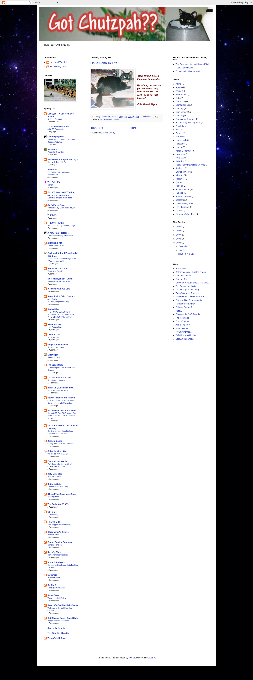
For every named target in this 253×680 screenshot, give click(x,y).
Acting (178, 84)
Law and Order (182, 172)
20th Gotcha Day (55, 327)
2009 (178, 227)
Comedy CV (181, 279)
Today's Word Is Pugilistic (187, 293)
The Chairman (182, 207)
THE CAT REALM (56, 223)
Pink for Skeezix (54, 477)
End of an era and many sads (60, 198)
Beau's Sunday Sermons (60, 542)
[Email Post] (156, 117)
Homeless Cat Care (57, 268)
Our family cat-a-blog (58, 461)
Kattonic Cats (54, 484)
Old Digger (53, 355)
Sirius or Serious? (184, 307)
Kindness (180, 168)
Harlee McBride (183, 140)
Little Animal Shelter (185, 339)
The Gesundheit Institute (187, 286)
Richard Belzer (182, 189)
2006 (178, 239)
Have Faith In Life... (105, 63)
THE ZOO (52, 215)
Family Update (54, 357)
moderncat (53, 169)
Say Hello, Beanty (56, 628)
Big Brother (181, 94)
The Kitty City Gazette (58, 633)
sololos (132, 658)
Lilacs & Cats (54, 334)
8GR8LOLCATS (55, 243)
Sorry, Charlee (182, 321)
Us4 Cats (52, 512)
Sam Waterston (183, 196)
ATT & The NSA (183, 325)
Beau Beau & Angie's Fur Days (63, 159)
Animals (179, 91)
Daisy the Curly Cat (57, 451)
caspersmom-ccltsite (58, 344)
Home (133, 128)
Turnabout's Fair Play (185, 214)
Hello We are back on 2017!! (59, 281)
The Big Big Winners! (56, 588)
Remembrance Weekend (58, 555)
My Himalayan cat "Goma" (60, 279)
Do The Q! (52, 585)
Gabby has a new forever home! (61, 444)
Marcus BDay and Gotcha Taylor (61, 208)
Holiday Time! (53, 535)
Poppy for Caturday (56, 152)
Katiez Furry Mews (184, 68)
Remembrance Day (56, 347)
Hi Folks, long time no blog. (59, 302)
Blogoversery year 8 (56, 380)
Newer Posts (97, 128)
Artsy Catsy (53, 595)
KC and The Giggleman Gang (62, 494)
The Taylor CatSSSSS (58, 504)
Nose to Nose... (183, 328)
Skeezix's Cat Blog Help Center (63, 605)
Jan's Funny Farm (56, 205)
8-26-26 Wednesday (56, 129)
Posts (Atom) (109, 133)
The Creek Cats (55, 365)
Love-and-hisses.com (58, 126)
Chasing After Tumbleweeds (189, 300)
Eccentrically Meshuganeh (188, 71)
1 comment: (147, 117)
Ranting (179, 186)
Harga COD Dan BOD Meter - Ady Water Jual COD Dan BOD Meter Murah (62, 415)
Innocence (180, 154)
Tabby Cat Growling (56, 271)
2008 (178, 230)
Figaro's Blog (54, 522)
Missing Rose (53, 497)
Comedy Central (183, 275)
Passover (180, 179)
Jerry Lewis (181, 158)
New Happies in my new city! (60, 524)
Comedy (179, 108)
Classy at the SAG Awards (188, 314)
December (183, 246)
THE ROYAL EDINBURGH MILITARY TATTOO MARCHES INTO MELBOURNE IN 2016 (61, 314)
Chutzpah (180, 101)
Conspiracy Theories (185, 119)
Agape (179, 87)
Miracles (179, 175)
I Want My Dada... (184, 332)
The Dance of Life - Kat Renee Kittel (192, 64)
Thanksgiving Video (185, 203)
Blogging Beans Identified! (58, 621)
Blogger (151, 658)
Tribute (179, 210)
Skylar (50, 185)
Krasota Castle (55, 441)
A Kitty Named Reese (58, 233)
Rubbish (179, 193)
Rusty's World (54, 552)
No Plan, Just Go (55, 119)
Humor (179, 147)
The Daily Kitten (55, 182)
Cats (178, 98)
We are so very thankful (57, 454)
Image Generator (183, 151)
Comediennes (182, 105)
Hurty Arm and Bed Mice (58, 390)
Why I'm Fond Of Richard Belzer (190, 297)
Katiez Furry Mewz (58, 67)
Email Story (181, 126)
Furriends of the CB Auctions (62, 410)
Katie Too (180, 161)
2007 (178, 235)
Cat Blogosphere (56, 137)
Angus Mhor (53, 309)
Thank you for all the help (58, 487)
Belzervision (181, 268)
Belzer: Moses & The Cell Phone (191, 272)
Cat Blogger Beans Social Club (63, 618)
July (180, 250)
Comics (179, 115)
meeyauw (52, 149)
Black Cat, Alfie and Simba (60, 388)
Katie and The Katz (59, 62)
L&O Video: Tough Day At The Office (192, 283)
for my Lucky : (54, 514)
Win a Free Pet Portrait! (57, 598)
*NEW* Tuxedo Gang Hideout (61, 398)
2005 (178, 243)
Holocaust (107, 119)
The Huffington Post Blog (187, 289)
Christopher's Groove (58, 532)
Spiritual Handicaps (56, 545)
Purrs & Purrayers (57, 562)
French (179, 133)
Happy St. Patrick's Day (57, 162)
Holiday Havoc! (54, 578)
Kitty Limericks (55, 474)
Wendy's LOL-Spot (57, 638)
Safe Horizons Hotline (186, 335)
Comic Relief (182, 112)
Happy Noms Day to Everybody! (61, 225)
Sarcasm (180, 200)
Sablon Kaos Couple (56, 246)
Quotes (116, 119)
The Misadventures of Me (60, 377)
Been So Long (53, 337)
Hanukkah (180, 137)
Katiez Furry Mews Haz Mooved (190, 165)
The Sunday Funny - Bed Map (60, 235)
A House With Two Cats (59, 289)
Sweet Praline (54, 324)
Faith (100, 119)
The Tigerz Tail (182, 318)
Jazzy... (179, 311)
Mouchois (52, 575)
